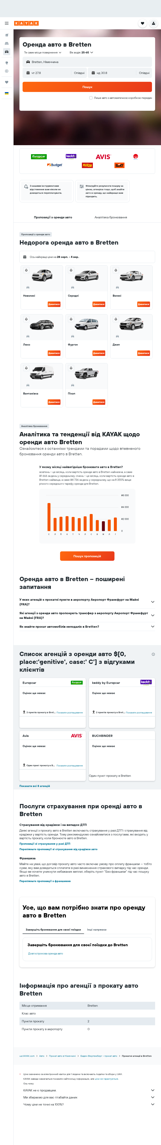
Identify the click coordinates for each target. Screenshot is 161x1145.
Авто (41, 1055)
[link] (87, 556)
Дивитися (54, 304)
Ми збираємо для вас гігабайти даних (50, 1097)
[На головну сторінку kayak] (26, 23)
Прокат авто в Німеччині (62, 1055)
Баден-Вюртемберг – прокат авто (98, 1055)
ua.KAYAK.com (27, 1055)
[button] (6, 23)
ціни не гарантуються (106, 1078)
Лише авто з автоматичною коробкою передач (123, 98)
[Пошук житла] (7, 43)
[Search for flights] (7, 35)
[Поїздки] (7, 82)
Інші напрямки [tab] (96, 929)
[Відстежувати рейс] (7, 71)
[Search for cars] (7, 52)
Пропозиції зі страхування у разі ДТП (44, 843)
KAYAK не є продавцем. (39, 1090)
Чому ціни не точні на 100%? (43, 1104)
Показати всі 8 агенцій (34, 786)
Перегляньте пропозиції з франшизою (45, 881)
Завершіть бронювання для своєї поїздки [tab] (53, 929)
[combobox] (43, 52)
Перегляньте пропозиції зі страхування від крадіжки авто (58, 849)
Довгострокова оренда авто (45, 953)
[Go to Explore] (7, 63)
